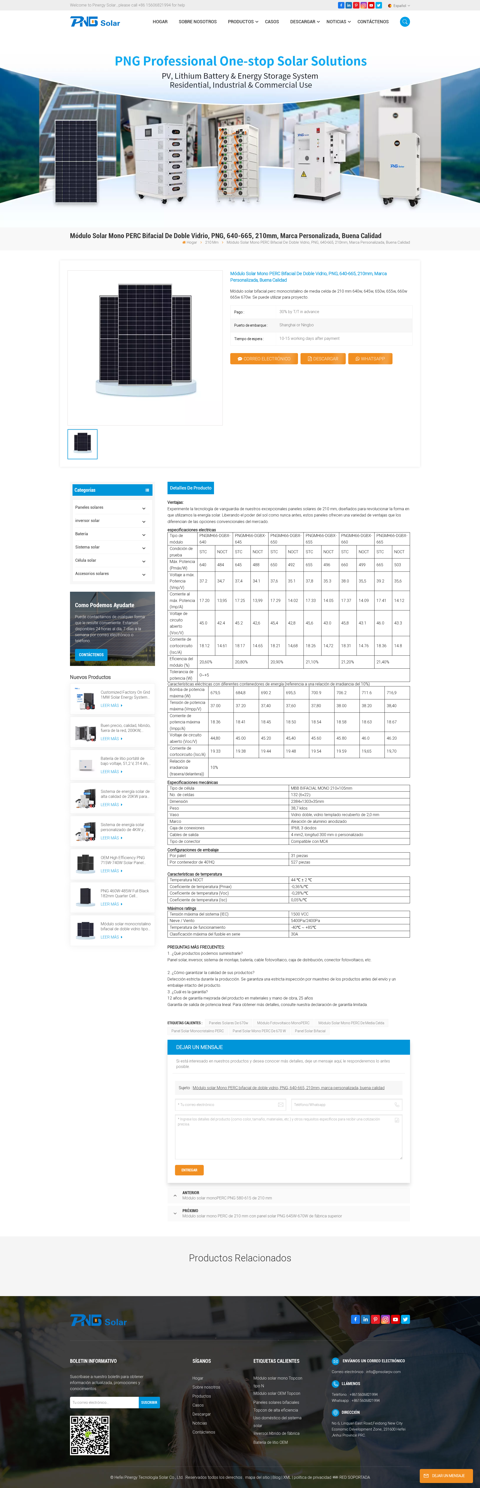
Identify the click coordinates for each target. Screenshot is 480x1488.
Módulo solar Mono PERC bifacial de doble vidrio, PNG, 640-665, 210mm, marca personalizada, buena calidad (288, 1087)
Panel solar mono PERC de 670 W (259, 1031)
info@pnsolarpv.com (383, 1372)
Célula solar (85, 560)
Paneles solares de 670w (228, 1023)
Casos (272, 21)
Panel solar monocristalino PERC (198, 1031)
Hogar (197, 1378)
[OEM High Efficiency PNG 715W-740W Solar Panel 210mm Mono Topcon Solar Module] (85, 864)
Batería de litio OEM (271, 1442)
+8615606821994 (364, 1394)
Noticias (336, 21)
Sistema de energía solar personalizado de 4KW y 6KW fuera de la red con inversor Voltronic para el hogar (122, 827)
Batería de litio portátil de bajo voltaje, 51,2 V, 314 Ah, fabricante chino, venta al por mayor (124, 761)
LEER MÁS (110, 705)
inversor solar (87, 520)
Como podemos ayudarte (104, 605)
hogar (160, 21)
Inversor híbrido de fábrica (277, 1433)
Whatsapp (373, 358)
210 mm (211, 242)
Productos (241, 21)
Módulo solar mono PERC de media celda (351, 1023)
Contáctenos (373, 21)
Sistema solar (87, 547)
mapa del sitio (258, 1477)
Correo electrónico (267, 358)
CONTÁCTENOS (91, 654)
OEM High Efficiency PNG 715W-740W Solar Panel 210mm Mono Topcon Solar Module (125, 860)
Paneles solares (89, 507)
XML (287, 1477)
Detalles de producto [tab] (191, 488)
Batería (81, 533)
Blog (276, 1477)
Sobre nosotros (198, 21)
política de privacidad (312, 1477)
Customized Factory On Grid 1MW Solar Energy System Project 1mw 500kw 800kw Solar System (125, 695)
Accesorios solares (92, 573)
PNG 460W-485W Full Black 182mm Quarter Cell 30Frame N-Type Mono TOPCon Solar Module (125, 894)
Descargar (302, 21)
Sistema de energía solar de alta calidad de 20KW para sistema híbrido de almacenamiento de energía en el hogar (125, 794)
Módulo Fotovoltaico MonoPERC (283, 1023)
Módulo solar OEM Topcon (277, 1393)
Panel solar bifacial (310, 1031)
